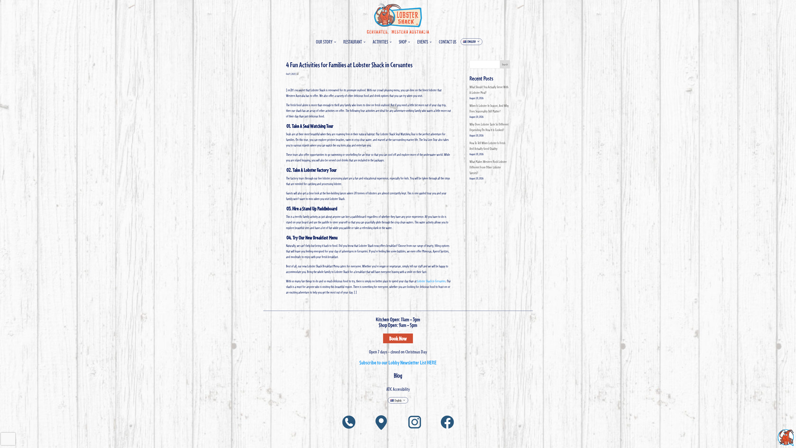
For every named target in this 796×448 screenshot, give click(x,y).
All (297, 73)
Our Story (324, 42)
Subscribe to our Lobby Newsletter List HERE (398, 362)
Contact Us (447, 42)
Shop (402, 42)
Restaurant (352, 42)
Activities (380, 42)
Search (505, 64)
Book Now (398, 338)
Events (422, 42)
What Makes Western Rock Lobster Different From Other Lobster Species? (488, 167)
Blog (398, 375)
